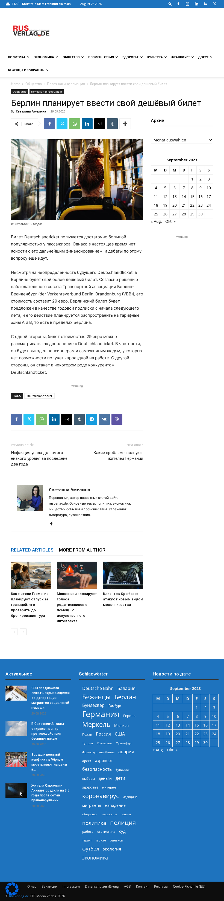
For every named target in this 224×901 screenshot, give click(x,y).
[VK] (104, 419)
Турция (87, 743)
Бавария (126, 688)
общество (89, 814)
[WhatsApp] (74, 123)
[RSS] (205, 4)
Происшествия (101, 57)
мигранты (91, 805)
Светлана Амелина (31, 111)
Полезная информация (66, 83)
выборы (88, 778)
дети (120, 778)
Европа (129, 715)
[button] (170, 4)
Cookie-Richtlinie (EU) (189, 886)
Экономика (44, 57)
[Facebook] (178, 4)
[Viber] (116, 419)
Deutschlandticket (39, 396)
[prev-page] (14, 632)
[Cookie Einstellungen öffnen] (12, 894)
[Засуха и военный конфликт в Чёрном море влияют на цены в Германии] (16, 759)
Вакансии (49, 886)
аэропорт (104, 760)
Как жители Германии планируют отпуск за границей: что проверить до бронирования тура (30, 605)
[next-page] (23, 632)
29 (192, 214)
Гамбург (114, 706)
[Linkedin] (196, 4)
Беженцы (96, 697)
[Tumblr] (112, 123)
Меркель (96, 724)
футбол (90, 849)
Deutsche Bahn (98, 688)
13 (174, 196)
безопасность (97, 769)
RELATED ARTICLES (32, 550)
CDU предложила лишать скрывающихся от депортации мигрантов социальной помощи (50, 698)
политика (94, 823)
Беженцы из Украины (26, 70)
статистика (106, 831)
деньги (105, 778)
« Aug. (156, 221)
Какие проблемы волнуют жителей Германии (118, 455)
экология (112, 849)
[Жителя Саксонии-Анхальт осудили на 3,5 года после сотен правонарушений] (16, 790)
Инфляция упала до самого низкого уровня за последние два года (39, 458)
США (120, 734)
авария (126, 751)
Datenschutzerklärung (102, 886)
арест (86, 760)
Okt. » (170, 221)
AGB (127, 886)
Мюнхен (121, 725)
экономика (95, 857)
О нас (31, 886)
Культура (155, 57)
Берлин (125, 697)
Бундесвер (93, 705)
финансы (116, 840)
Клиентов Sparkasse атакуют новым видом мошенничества (123, 599)
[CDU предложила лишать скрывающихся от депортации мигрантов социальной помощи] (16, 693)
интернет (110, 787)
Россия (103, 734)
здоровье (90, 787)
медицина (130, 797)
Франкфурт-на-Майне (98, 752)
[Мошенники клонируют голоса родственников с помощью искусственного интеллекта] (77, 575)
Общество (71, 57)
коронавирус (100, 796)
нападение (115, 805)
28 (184, 214)
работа (87, 831)
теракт (87, 840)
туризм (101, 840)
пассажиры (109, 814)
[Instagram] (187, 4)
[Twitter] (214, 4)
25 (156, 214)
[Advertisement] (182, 267)
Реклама (161, 886)
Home (15, 83)
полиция (123, 822)
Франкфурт (180, 57)
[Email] (99, 123)
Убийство (104, 743)
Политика (16, 57)
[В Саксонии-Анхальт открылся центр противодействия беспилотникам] (16, 728)
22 (192, 205)
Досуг (203, 57)
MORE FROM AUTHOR (82, 550)
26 (165, 214)
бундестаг (123, 770)
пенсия (125, 814)
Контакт (142, 886)
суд (122, 831)
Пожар (87, 734)
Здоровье (130, 57)
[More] (125, 123)
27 (174, 214)
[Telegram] (91, 419)
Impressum (71, 886)
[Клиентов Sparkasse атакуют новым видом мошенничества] (123, 575)
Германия (100, 714)
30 (200, 214)
